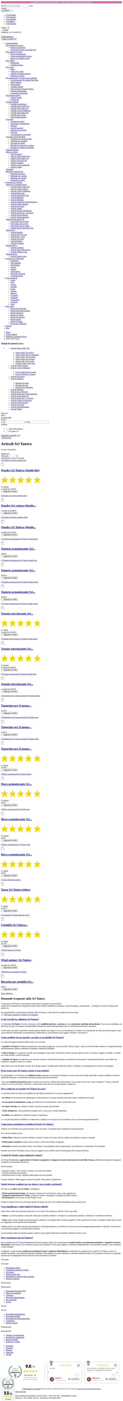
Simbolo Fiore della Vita (15, 219)
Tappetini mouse (17, 65)
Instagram (9, 1352)
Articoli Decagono (18, 193)
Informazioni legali (13, 1268)
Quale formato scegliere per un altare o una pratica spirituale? (31, 1184)
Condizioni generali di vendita (17, 1270)
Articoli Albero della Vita (20, 187)
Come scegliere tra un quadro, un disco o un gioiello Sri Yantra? (32, 1037)
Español (12, 19)
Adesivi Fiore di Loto (19, 161)
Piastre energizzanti (18, 48)
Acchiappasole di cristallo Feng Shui (24, 80)
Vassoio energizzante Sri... (17, 613)
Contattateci (10, 1321)
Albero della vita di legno (25, 359)
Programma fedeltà (13, 1316)
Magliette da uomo (18, 180)
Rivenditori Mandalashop (15, 1314)
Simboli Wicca (11, 245)
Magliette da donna (18, 174)
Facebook (9, 1346)
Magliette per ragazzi (18, 178)
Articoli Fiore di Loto (19, 235)
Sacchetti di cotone (18, 143)
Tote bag (14, 132)
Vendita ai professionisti (15, 1335)
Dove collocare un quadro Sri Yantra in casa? (23, 1088)
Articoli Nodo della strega (20, 250)
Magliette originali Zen (14, 171)
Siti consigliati (11, 1300)
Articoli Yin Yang (17, 239)
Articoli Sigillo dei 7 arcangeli (22, 213)
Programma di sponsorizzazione (18, 1319)
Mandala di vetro (21, 385)
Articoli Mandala (17, 198)
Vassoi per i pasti (17, 71)
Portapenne (15, 63)
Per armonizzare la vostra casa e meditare (21, 78)
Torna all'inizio (7, 993)
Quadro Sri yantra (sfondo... (18, 505)
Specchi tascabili (17, 128)
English (12, 15)
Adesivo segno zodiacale (20, 165)
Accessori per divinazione (15, 137)
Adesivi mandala (17, 163)
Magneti (14, 126)
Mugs (13, 69)
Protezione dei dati (13, 1274)
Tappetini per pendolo (19, 141)
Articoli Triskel (16, 208)
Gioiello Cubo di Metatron (21, 111)
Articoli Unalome (17, 243)
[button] (61, 1019)
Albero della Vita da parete (25, 357)
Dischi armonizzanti (18, 54)
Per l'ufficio (10, 61)
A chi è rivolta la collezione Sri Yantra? (20, 1019)
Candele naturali (17, 87)
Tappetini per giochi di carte (21, 139)
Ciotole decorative (17, 121)
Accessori (9, 119)
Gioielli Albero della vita (20, 106)
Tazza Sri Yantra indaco (16, 889)
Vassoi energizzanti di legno (21, 56)
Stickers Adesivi (12, 152)
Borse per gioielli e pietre (20, 58)
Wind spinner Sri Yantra (16, 960)
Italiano (12, 21)
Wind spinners (16, 82)
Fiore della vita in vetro (19, 224)
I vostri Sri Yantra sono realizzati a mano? (22, 1155)
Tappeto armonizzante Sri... (18, 548)
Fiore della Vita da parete (20, 226)
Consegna (9, 1295)
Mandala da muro (22, 383)
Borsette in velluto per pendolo (22, 148)
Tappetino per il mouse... (16, 705)
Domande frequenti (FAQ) (16, 1291)
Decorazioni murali (13, 95)
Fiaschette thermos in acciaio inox (23, 50)
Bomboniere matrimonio (15, 1337)
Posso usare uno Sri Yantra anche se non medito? (25, 1070)
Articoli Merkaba (17, 200)
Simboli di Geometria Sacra (16, 185)
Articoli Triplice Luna (19, 252)
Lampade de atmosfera (19, 93)
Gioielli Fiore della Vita (19, 108)
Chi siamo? (10, 1272)
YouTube (9, 1348)
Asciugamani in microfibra (21, 135)
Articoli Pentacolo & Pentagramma (24, 202)
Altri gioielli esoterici (18, 117)
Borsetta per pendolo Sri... (17, 981)
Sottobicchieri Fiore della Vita (22, 228)
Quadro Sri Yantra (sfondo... (18, 527)
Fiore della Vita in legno (20, 221)
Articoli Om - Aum (18, 237)
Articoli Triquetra (17, 248)
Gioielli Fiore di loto (18, 115)
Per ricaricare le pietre (14, 52)
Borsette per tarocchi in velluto (22, 145)
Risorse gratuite (12, 1323)
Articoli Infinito (16, 241)
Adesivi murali (16, 98)
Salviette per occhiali (18, 130)
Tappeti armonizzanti (18, 91)
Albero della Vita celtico (24, 353)
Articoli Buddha (17, 232)
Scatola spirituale (12, 150)
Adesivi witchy (16, 167)
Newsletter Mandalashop (15, 1297)
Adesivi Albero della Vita (20, 156)
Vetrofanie (10, 169)
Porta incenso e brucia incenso (22, 89)
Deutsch (12, 24)
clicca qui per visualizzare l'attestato (89, 1389)
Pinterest (9, 1350)
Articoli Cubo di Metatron (20, 191)
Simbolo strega (11, 254)
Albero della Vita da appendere (27, 355)
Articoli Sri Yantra (17, 206)
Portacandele (15, 84)
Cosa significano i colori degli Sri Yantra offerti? (24, 1206)
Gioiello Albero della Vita (25, 363)
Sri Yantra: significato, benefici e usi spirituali (21, 1015)
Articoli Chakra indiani (19, 189)
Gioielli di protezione (19, 104)
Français (12, 17)
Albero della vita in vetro (24, 361)
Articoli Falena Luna (18, 256)
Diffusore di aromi (18, 76)
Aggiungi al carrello (9, 491)
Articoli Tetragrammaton (20, 217)
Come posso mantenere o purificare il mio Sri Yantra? (27, 1124)
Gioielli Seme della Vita (20, 113)
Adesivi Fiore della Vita (20, 158)
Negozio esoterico (12, 1279)
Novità (8, 1302)
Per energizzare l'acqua (14, 45)
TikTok (8, 1355)
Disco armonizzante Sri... (16, 784)
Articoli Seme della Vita (20, 195)
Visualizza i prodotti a (10, 435)
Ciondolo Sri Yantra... (14, 924)
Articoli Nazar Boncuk (19, 215)
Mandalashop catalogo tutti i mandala (20, 1276)
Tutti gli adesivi (16, 154)
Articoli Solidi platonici (19, 204)
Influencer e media (13, 1342)
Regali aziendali (12, 1340)
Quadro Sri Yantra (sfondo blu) (20, 470)
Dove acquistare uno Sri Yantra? (17, 1237)
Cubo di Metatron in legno (25, 374)
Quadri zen (15, 100)
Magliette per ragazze (19, 176)
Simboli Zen (10, 230)
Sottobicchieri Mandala (24, 387)
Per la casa (10, 67)
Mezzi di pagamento (13, 1293)
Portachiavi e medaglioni (20, 124)
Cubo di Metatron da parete (25, 372)
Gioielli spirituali (12, 102)
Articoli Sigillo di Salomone (21, 211)
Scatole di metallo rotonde (20, 74)
